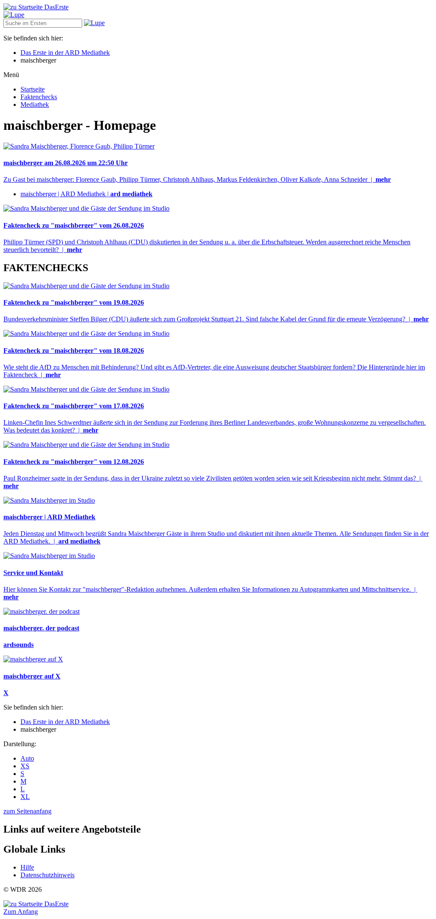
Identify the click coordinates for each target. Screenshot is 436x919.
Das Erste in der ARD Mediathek (65, 52)
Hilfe (27, 867)
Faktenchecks (38, 96)
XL (25, 796)
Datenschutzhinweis (47, 875)
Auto (27, 758)
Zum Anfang (20, 911)
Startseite (32, 89)
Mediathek (34, 104)
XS (24, 766)
